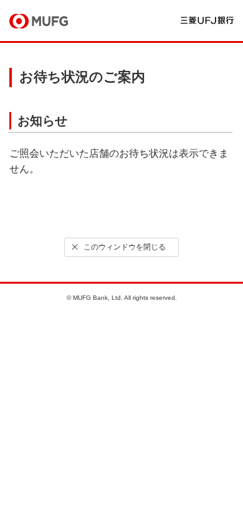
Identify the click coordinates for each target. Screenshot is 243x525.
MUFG (38, 21)
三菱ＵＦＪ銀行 (207, 20)
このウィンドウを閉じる (124, 247)
